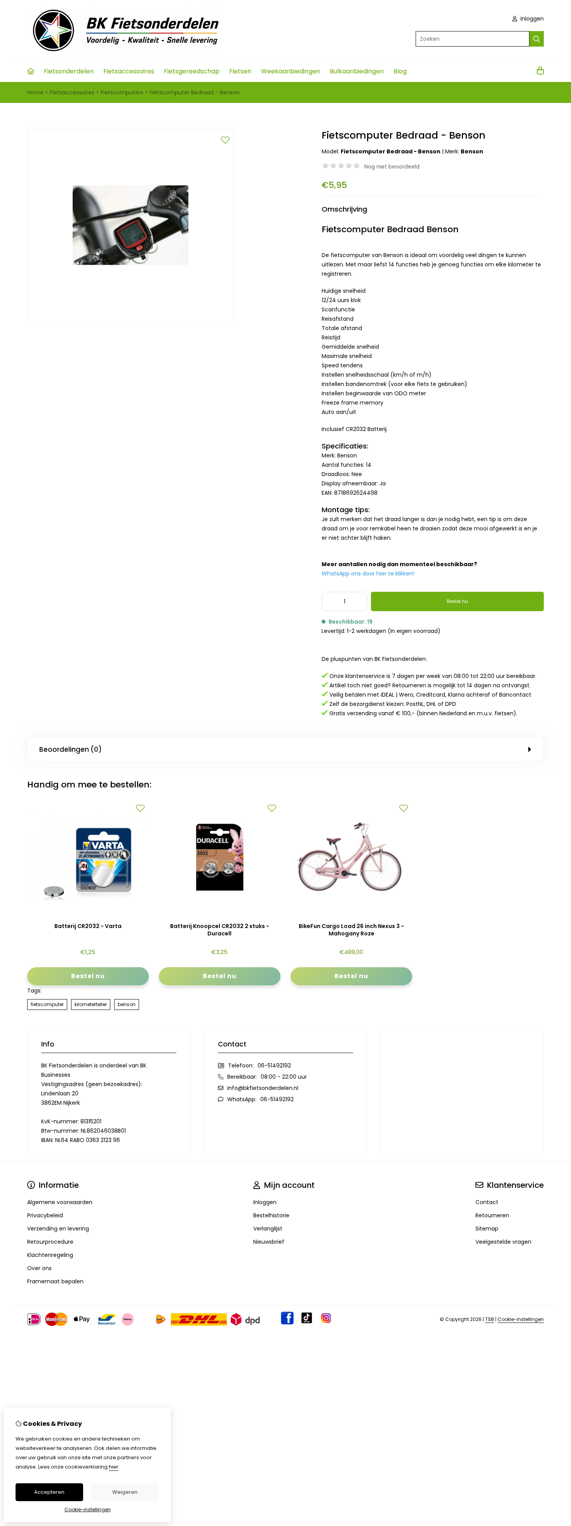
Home (35, 92)
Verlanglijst (267, 1228)
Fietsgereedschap (191, 71)
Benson (472, 151)
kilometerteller (91, 1004)
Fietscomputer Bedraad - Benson (195, 92)
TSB (489, 1319)
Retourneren (492, 1215)
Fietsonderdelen (69, 71)
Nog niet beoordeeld (392, 166)
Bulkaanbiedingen (357, 71)
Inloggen (531, 19)
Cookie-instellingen (521, 1319)
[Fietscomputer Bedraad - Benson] (130, 320)
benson (127, 1004)
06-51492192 (274, 1065)
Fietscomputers (122, 92)
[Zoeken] (536, 39)
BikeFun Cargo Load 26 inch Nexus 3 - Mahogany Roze (351, 930)
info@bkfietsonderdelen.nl (262, 1088)
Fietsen (240, 71)
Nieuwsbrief (268, 1242)
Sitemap (486, 1228)
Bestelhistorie (271, 1215)
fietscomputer (47, 1004)
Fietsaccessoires (128, 71)
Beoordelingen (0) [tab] (70, 749)
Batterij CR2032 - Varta (88, 926)
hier (113, 1466)
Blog (400, 71)
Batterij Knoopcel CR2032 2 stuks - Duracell (219, 930)
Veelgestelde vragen (503, 1242)
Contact (486, 1202)
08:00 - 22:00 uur (284, 1077)
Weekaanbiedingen (290, 71)
